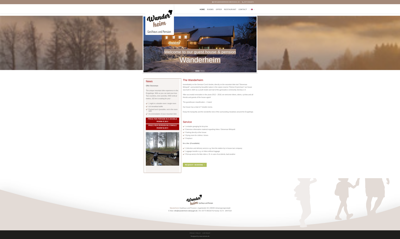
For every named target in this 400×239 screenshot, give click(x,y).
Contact (243, 9)
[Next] (252, 44)
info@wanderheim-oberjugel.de (185, 211)
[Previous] (147, 44)
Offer (219, 9)
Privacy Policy (195, 233)
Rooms (210, 9)
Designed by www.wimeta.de (200, 236)
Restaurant (230, 9)
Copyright (206, 233)
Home (202, 9)
